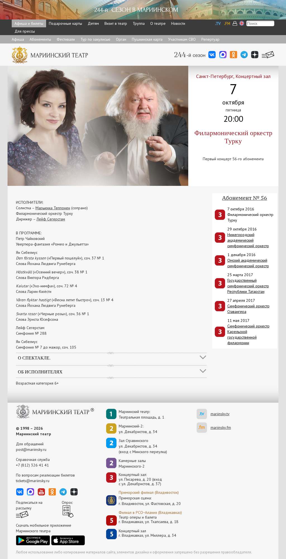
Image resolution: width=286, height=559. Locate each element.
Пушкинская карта (147, 39)
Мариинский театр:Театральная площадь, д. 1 (141, 414)
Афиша (18, 39)
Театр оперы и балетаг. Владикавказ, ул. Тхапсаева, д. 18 (148, 519)
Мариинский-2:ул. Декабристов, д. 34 (138, 429)
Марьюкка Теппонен (52, 207)
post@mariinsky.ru (31, 449)
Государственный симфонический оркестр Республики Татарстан (248, 286)
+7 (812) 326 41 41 (32, 465)
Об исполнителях (40, 371)
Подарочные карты (65, 23)
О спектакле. (34, 357)
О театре (158, 23)
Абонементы (40, 39)
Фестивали (66, 39)
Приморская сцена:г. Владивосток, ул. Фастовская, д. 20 (144, 500)
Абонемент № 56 (244, 198)
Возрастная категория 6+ (37, 383)
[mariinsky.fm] (204, 427)
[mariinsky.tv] (204, 414)
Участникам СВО (182, 39)
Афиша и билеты (29, 23)
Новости (178, 23)
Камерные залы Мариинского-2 (132, 463)
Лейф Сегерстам (51, 219)
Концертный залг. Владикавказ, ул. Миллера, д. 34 (147, 533)
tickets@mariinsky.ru (32, 480)
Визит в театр (115, 23)
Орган (121, 39)
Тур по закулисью (95, 39)
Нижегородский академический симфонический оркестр (248, 240)
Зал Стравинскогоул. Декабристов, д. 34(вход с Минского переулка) (143, 446)
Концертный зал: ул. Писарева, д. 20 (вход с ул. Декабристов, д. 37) (140, 479)
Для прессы (25, 31)
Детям (93, 23)
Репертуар (210, 39)
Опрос (67, 502)
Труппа (139, 23)
